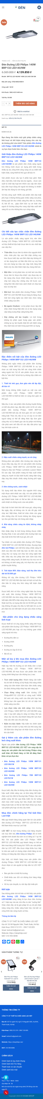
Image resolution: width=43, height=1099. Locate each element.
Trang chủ (6, 61)
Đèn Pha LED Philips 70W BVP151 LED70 (11, 978)
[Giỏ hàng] (39, 7)
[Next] (41, 976)
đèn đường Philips (24, 834)
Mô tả (4, 127)
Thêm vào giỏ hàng (25, 103)
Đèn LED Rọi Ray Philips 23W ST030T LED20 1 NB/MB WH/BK (32, 979)
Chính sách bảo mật (9, 1070)
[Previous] (1, 976)
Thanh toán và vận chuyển (12, 1067)
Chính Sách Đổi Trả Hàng (11, 1064)
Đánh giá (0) (6, 132)
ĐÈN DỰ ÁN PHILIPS (19, 61)
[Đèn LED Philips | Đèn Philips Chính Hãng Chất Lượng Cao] (21, 7)
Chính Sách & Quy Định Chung (13, 1061)
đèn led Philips (8, 548)
